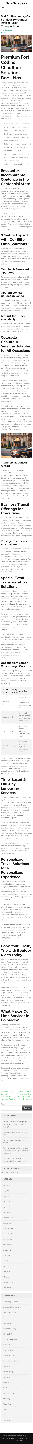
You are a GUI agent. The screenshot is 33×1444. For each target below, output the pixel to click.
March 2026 (7, 1212)
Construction (7, 1323)
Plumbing (6, 1377)
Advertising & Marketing (11, 1302)
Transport (6, 1409)
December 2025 (8, 1228)
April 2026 (6, 1207)
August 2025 (7, 1250)
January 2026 (7, 1223)
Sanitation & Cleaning (10, 1388)
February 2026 (8, 1218)
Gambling (6, 1345)
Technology (7, 1404)
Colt (4, 32)
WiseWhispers (16, 3)
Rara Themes (25, 1438)
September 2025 (9, 1245)
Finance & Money (9, 1334)
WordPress (20, 1441)
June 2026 (6, 1196)
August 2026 (7, 1185)
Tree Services (7, 1420)
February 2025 (8, 1282)
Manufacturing (8, 1372)
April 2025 (6, 1271)
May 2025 (6, 1266)
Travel (5, 1415)
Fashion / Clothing (9, 1329)
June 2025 (6, 1261)
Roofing (6, 1382)
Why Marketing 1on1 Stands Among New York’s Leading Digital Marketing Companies (15, 1150)
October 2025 (8, 1239)
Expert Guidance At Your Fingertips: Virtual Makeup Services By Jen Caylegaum (15, 1124)
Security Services (9, 1393)
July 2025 (6, 1255)
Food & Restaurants (10, 1339)
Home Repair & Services (11, 1361)
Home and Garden (9, 1355)
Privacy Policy (21, 1436)
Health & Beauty (8, 1350)
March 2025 (7, 1277)
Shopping (6, 1399)
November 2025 (8, 1234)
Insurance (6, 1366)
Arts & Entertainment (10, 1312)
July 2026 (6, 1191)
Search (3, 1104)
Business (6, 1318)
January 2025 (7, 1288)
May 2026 (6, 1201)
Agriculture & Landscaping (12, 1307)
